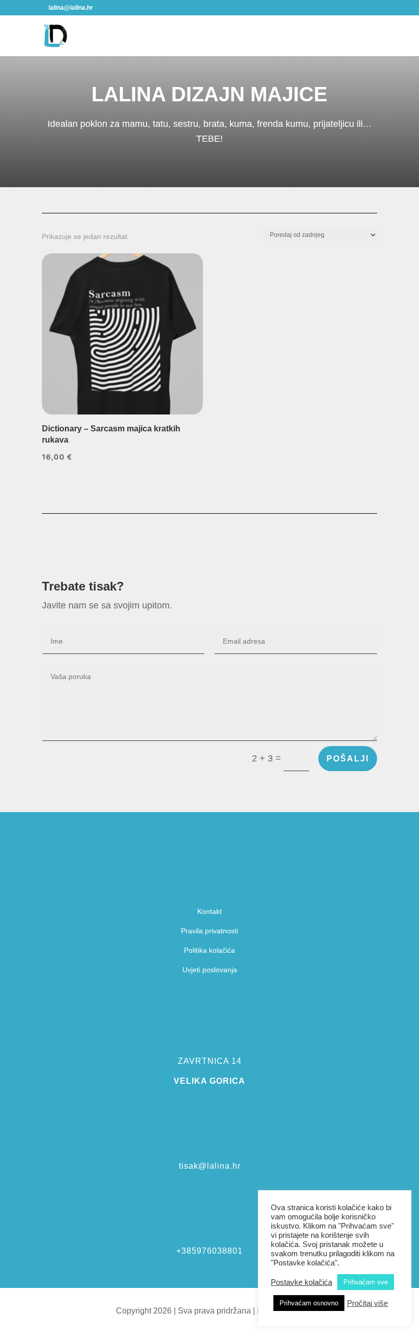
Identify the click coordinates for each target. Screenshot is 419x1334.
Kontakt (209, 911)
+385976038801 (209, 1250)
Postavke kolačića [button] (301, 1282)
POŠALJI (348, 758)
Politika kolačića (209, 950)
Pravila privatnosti (209, 931)
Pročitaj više (367, 1303)
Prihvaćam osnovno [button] (309, 1303)
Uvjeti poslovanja (209, 970)
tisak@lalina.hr (210, 1166)
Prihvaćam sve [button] (365, 1282)
